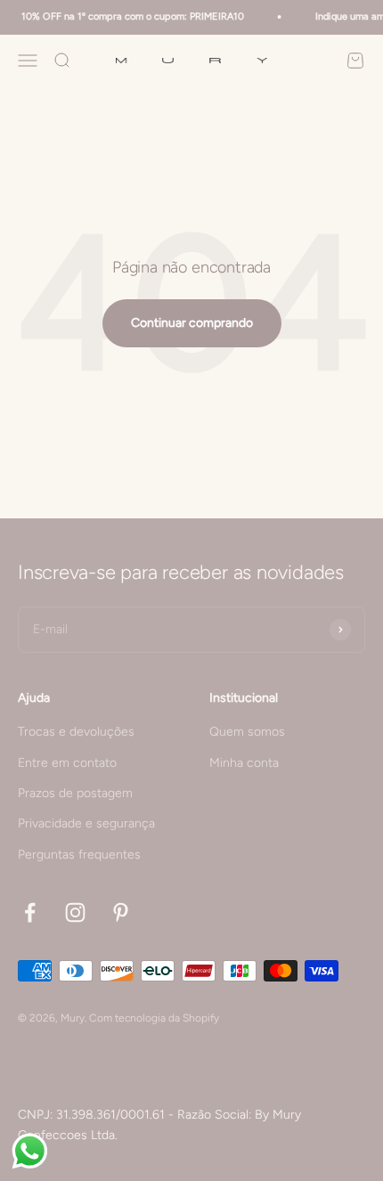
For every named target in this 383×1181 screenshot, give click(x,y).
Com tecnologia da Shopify (154, 1018)
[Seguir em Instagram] (75, 912)
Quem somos (247, 731)
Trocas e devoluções (76, 731)
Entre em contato (67, 762)
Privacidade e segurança (86, 823)
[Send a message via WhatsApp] (30, 1151)
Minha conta (244, 762)
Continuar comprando (192, 322)
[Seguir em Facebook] (30, 912)
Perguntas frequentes (79, 854)
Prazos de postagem (75, 793)
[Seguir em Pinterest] (121, 912)
